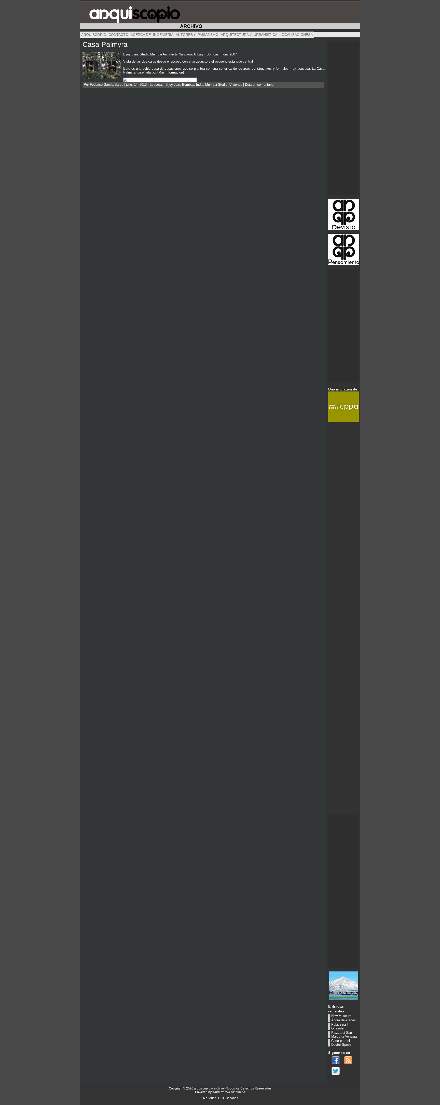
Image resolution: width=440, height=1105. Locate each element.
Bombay (188, 84)
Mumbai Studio (216, 84)
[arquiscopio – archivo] (220, 15)
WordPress (220, 1092)
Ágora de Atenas (343, 1020)
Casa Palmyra (105, 44)
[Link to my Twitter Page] (336, 1071)
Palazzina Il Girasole (340, 1026)
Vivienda (235, 84)
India (199, 84)
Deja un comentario (259, 84)
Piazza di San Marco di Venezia (344, 1034)
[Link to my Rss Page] (348, 1060)
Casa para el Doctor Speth (341, 1042)
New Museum (341, 1016)
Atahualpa (238, 1092)
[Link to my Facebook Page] (336, 1060)
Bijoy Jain (173, 84)
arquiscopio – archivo (209, 1088)
